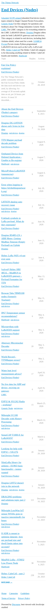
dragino (21, 133)
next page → (6, 582)
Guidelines (24, 593)
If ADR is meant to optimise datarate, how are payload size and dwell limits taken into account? (12, 540)
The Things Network (10, 3)
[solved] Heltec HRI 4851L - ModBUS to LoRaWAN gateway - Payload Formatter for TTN (11, 276)
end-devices (13, 133)
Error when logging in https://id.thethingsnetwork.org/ (13, 188)
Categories (13, 593)
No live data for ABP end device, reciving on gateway (13, 387)
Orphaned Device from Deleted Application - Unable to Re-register (12, 157)
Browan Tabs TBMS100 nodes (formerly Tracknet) (12, 296)
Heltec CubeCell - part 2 (13, 573)
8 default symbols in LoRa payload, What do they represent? (12, 221)
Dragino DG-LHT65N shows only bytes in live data (12, 126)
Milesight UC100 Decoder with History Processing (11, 418)
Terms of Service (8, 598)
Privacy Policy (24, 598)
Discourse (16, 604)
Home (4, 593)
